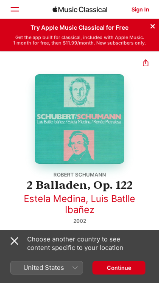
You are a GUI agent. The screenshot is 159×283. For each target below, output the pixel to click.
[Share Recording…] (145, 64)
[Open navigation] (14, 9)
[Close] (152, 25)
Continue (119, 267)
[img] (80, 9)
